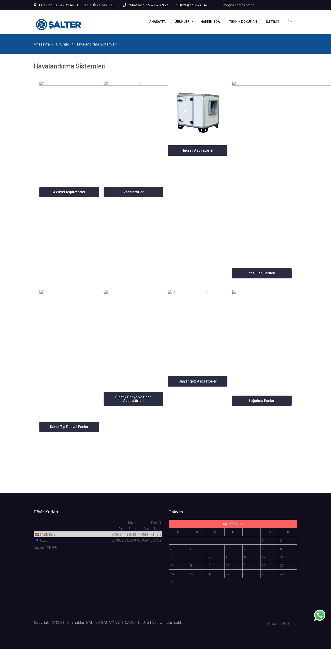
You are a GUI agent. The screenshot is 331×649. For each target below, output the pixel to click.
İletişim (272, 21)
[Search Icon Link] (290, 20)
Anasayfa (157, 21)
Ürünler (182, 21)
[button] (69, 192)
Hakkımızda (210, 21)
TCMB (52, 547)
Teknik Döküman (243, 21)
